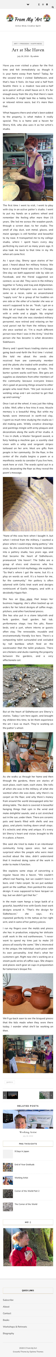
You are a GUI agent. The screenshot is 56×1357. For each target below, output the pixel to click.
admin (36, 56)
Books (6, 1319)
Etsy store (26, 599)
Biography (8, 1333)
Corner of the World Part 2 (27, 1191)
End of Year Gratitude (24, 1164)
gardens (9, 1082)
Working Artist (28, 1132)
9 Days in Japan (22, 1151)
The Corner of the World (26, 1204)
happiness (36, 44)
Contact (7, 1313)
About (6, 1306)
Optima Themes (36, 1351)
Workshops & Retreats (15, 1326)
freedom (24, 44)
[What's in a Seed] (46, 1095)
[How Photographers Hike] (9, 1095)
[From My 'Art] (28, 18)
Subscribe (8, 1299)
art (16, 44)
